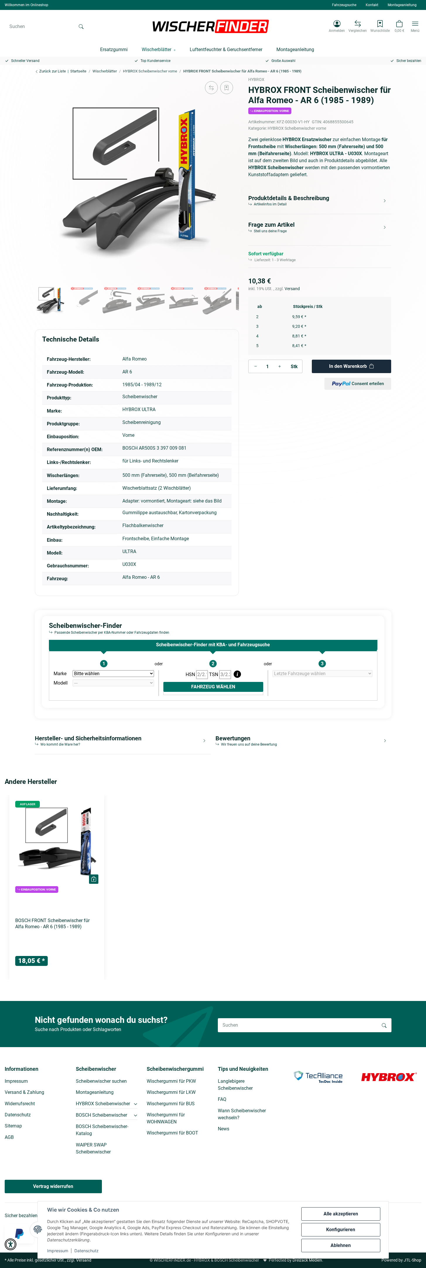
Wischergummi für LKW (171, 1092)
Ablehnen (341, 1245)
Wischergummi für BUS (171, 1103)
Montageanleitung (402, 5)
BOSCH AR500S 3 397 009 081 (154, 448)
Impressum (57, 1250)
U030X (129, 564)
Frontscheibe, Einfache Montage (155, 538)
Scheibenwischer (139, 396)
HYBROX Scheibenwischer (103, 1103)
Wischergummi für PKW (171, 1081)
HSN (191, 674)
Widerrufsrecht (20, 1103)
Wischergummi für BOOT (172, 1133)
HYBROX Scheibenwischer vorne (297, 128)
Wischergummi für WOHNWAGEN (166, 1118)
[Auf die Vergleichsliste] (211, 87)
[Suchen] (81, 26)
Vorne (128, 435)
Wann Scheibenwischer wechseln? (242, 1114)
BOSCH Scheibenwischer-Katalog (102, 1130)
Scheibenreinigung (141, 422)
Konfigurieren (340, 1229)
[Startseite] (210, 26)
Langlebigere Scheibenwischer (235, 1084)
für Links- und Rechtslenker (150, 461)
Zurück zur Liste (52, 71)
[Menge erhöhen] (280, 366)
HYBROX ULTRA (138, 409)
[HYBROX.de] (389, 1076)
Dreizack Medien (307, 1260)
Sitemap (13, 1126)
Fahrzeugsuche (344, 5)
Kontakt (372, 5)
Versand (292, 288)
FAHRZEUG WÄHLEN (213, 687)
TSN (214, 674)
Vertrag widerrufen (53, 1186)
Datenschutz (86, 1250)
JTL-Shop (412, 1260)
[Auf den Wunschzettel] (226, 87)
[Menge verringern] (256, 366)
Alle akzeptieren (341, 1214)
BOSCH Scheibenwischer (101, 1115)
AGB (9, 1137)
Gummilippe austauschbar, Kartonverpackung (169, 512)
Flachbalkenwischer (142, 525)
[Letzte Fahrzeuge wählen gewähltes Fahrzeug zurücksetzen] (322, 673)
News (223, 1129)
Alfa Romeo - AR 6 (141, 577)
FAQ (222, 1099)
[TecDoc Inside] (318, 1076)
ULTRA (129, 551)
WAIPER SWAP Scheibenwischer (93, 1148)
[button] (337, 26)
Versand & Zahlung (24, 1092)
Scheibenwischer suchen (101, 1081)
